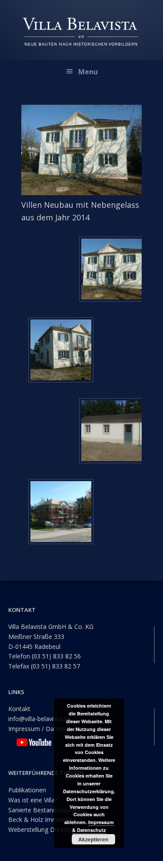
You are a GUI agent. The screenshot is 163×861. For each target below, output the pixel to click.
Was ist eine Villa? (32, 800)
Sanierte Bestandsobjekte (44, 810)
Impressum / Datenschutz (44, 729)
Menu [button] (88, 71)
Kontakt (19, 709)
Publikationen (27, 790)
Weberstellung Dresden (41, 829)
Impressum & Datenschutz (93, 826)
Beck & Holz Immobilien (42, 819)
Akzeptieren (93, 839)
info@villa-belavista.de (39, 719)
